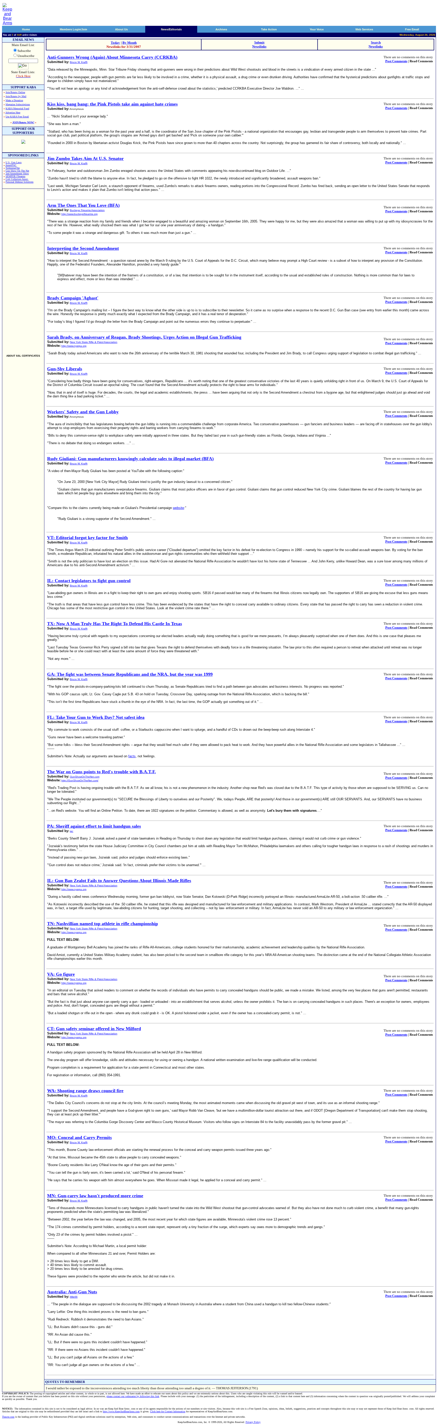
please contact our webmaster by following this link (132, 1396)
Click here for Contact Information (167, 1411)
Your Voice (317, 29)
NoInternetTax (13, 168)
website (178, 508)
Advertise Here (12, 112)
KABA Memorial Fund (17, 108)
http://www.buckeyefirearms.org (79, 214)
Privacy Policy (253, 1422)
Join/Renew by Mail (16, 96)
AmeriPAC (10, 165)
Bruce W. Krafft (78, 62)
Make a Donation (14, 100)
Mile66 (74, 1296)
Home (26, 29)
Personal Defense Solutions (19, 181)
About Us (121, 29)
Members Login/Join (73, 29)
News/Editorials (171, 29)
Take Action (269, 29)
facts (132, 756)
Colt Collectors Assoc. (17, 179)
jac (71, 831)
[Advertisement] (23, 269)
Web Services (364, 29)
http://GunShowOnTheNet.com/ (79, 780)
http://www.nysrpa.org (73, 345)
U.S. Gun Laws (14, 162)
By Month (129, 43)
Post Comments (396, 61)
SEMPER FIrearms (15, 176)
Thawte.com (8, 1416)
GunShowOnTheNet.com (84, 776)
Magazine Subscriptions (18, 104)
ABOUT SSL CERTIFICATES (23, 355)
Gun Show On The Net (17, 170)
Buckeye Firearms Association (87, 210)
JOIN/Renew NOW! (23, 122)
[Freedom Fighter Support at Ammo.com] (23, 142)
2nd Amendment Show (17, 173)
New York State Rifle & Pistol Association (93, 342)
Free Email (412, 29)
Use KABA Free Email (17, 116)
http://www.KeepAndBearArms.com (121, 1411)
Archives (221, 29)
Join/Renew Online (15, 92)
